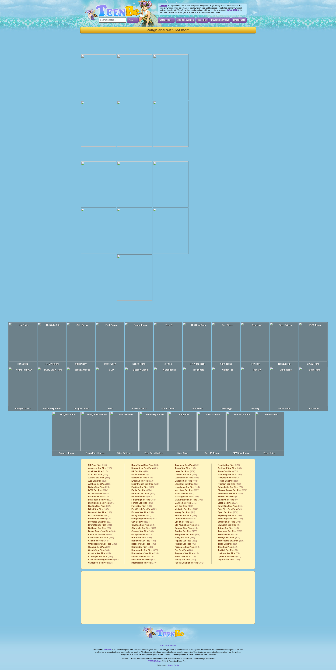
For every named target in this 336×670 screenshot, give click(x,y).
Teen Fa (168, 364)
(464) (141, 496)
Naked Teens (138, 364)
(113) (228, 528)
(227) (100, 500)
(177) (187, 484)
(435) (186, 531)
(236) (228, 503)
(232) (99, 506)
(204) (187, 496)
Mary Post (182, 453)
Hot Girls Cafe (52, 364)
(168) (228, 481)
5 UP (110, 408)
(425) (144, 550)
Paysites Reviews (220, 20)
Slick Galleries (124, 453)
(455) (228, 471)
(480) (142, 547)
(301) (189, 563)
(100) (230, 474)
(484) (186, 481)
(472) (186, 474)
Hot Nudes (23, 364)
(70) (230, 487)
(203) (230, 515)
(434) (143, 541)
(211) (99, 477)
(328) (229, 465)
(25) (229, 477)
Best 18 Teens (212, 453)
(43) (141, 515)
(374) (141, 490)
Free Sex (202, 20)
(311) (229, 556)
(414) (185, 559)
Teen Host (255, 364)
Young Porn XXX (23, 408)
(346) (186, 503)
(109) (141, 506)
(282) (102, 544)
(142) (186, 509)
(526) (145, 484)
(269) (144, 509)
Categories (164, 20)
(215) (97, 465)
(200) (229, 484)
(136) (145, 553)
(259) (143, 525)
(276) (142, 503)
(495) (187, 477)
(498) (143, 544)
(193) (103, 559)
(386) (100, 556)
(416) (186, 528)
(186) (101, 531)
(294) (229, 522)
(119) (98, 496)
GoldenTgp (226, 408)
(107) (98, 474)
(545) (142, 477)
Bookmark (233, 10)
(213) (100, 468)
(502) (141, 537)
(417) (141, 474)
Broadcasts (239, 20)
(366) (142, 487)
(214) (187, 534)
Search (133, 20)
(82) (98, 515)
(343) (230, 509)
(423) (144, 468)
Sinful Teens (284, 408)
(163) (100, 512)
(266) (143, 500)
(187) (98, 509)
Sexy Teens (226, 364)
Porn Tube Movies (168, 645)
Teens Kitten (270, 453)
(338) (186, 515)
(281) (230, 468)
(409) (187, 547)
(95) (185, 544)
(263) (229, 559)
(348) (185, 518)
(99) (228, 500)
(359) (228, 512)
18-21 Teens (313, 364)
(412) (99, 553)
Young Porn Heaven (95, 453)
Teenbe (107, 649)
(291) (143, 518)
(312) (185, 556)
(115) (184, 522)
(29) (99, 528)
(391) (189, 500)
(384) (145, 465)
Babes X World (139, 408)
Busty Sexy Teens (52, 408)
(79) (229, 553)
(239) (97, 481)
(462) (184, 506)
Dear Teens (313, 408)
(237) (100, 522)
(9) (228, 550)
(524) (230, 493)
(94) (185, 512)
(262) (232, 490)
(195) (99, 484)
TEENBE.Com (154, 661)
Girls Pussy (81, 364)
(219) (142, 556)
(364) (98, 541)
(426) (227, 534)
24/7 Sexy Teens (241, 453)
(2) (229, 525)
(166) (228, 544)
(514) (140, 522)
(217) (98, 471)
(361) (142, 531)
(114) (187, 487)
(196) (101, 503)
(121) (229, 496)
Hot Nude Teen (197, 364)
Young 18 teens (81, 408)
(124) (143, 559)
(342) (187, 465)
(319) (99, 547)
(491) (101, 537)
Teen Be (168, 634)
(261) (230, 506)
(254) (142, 512)
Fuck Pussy (110, 364)
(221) (100, 525)
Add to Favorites (185, 20)
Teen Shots (197, 408)
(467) (143, 493)
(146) (100, 534)
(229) (99, 518)
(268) (184, 550)
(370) (143, 563)
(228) (99, 487)
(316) (143, 528)
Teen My (255, 408)
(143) (99, 550)
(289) (230, 531)
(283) (187, 490)
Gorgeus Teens (66, 453)
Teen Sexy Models (154, 453)
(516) (100, 563)
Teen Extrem (284, 364)
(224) (98, 490)
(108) (185, 471)
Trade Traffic (173, 665)
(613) (142, 481)
